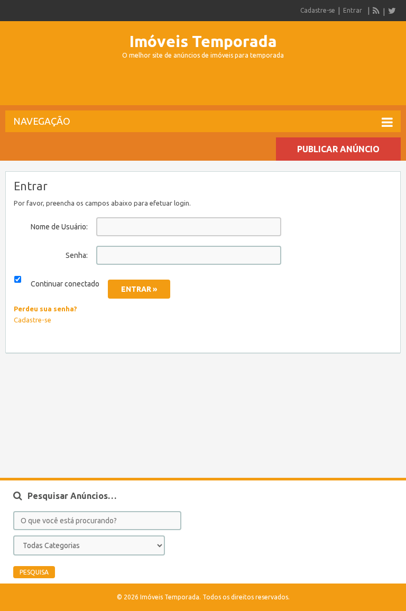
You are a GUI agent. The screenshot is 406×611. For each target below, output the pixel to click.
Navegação (41, 121)
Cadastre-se (317, 10)
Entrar (352, 10)
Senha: (77, 255)
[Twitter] (391, 10)
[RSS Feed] (376, 10)
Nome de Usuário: (59, 227)
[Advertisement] (203, 87)
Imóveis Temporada (203, 41)
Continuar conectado (65, 284)
